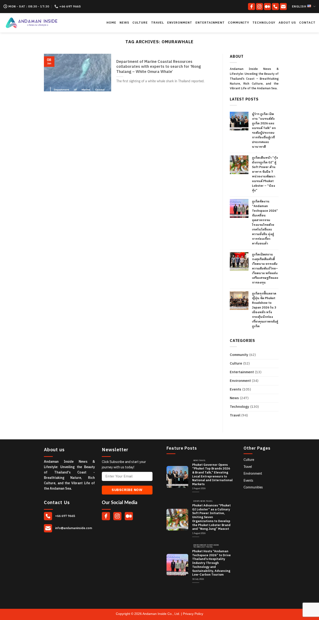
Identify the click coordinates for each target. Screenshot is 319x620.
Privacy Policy (193, 614)
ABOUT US (287, 22)
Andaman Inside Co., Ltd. (161, 614)
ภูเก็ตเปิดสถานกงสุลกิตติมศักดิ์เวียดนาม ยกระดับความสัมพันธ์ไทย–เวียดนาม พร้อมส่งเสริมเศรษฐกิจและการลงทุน (265, 268)
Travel (157, 22)
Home (111, 22)
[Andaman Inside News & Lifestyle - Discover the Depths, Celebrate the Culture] (46, 23)
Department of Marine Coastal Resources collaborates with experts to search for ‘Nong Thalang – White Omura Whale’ (158, 67)
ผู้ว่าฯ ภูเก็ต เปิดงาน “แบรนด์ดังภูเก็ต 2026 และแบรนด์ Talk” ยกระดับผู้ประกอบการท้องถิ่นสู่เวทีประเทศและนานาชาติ (264, 130)
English (299, 6)
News (124, 22)
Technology (263, 22)
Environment (179, 22)
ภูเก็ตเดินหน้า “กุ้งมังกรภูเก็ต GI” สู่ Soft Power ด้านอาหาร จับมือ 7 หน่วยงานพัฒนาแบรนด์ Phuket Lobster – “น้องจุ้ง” (265, 174)
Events (235, 389)
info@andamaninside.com (73, 528)
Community (238, 22)
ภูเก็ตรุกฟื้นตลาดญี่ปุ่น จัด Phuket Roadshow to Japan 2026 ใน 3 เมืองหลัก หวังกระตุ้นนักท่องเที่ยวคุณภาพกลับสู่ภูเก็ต (265, 310)
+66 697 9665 (64, 516)
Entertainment (210, 22)
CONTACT (307, 22)
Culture (140, 22)
